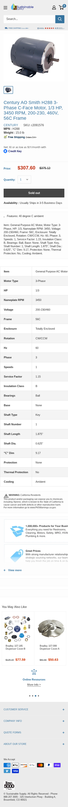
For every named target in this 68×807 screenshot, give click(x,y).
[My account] (54, 7)
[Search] (59, 19)
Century (11, 125)
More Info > (34, 684)
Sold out (34, 193)
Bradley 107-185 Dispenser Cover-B (15, 647)
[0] (61, 7)
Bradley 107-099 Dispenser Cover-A (49, 647)
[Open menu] (5, 7)
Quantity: (9, 179)
